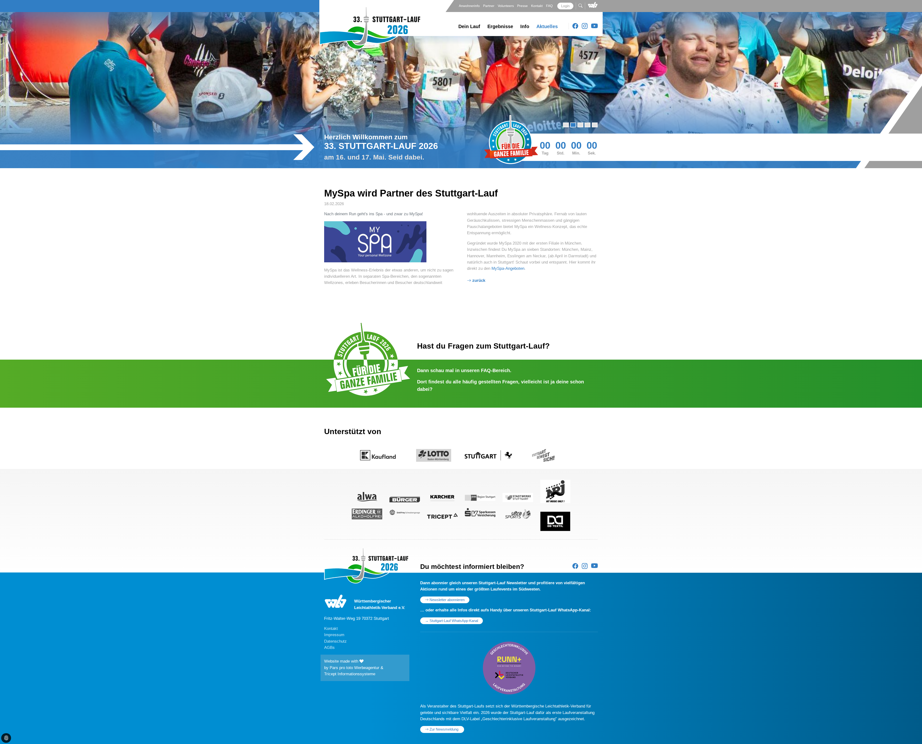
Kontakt (537, 6)
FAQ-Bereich (495, 370)
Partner (489, 6)
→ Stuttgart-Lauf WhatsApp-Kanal (451, 621)
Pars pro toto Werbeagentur (354, 667)
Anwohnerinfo (470, 6)
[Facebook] (575, 26)
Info (524, 26)
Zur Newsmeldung (444, 729)
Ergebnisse (500, 26)
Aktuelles (547, 26)
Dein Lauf (469, 26)
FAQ (550, 6)
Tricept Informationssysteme (349, 674)
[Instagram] (585, 26)
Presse (523, 6)
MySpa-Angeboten (507, 268)
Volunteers (506, 6)
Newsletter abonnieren (447, 600)
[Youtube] (594, 26)
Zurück (478, 280)
